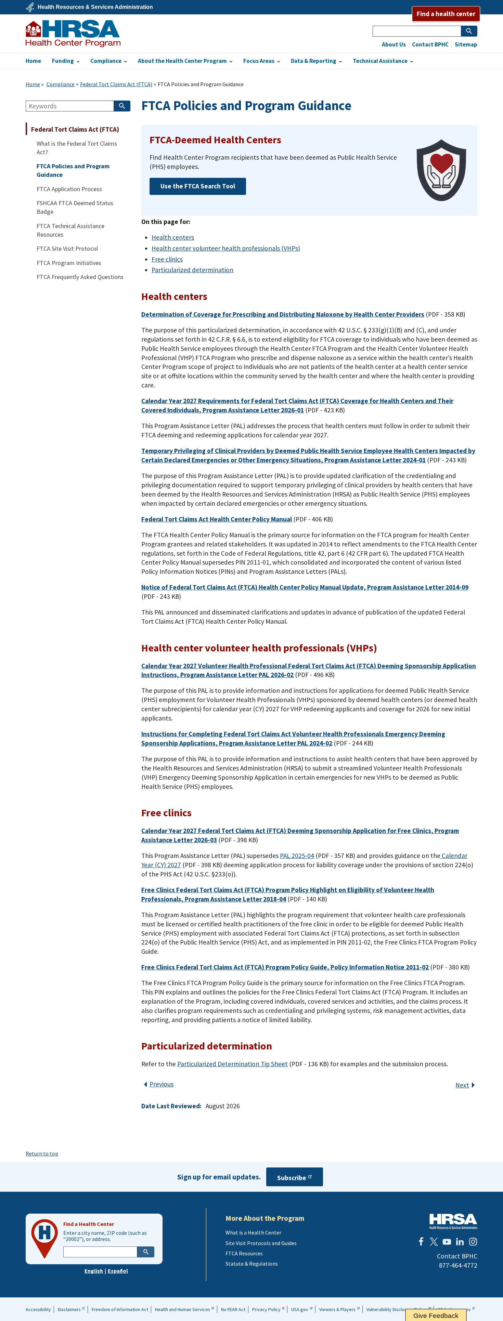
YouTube (446, 1241)
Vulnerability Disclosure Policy (396, 1309)
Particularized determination (192, 270)
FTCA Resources (244, 1253)
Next (462, 1085)
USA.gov (299, 1309)
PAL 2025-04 (297, 855)
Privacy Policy (266, 1309)
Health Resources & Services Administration (95, 7)
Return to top (42, 1153)
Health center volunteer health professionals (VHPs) (226, 248)
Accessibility (38, 1309)
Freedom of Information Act (120, 1309)
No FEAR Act (233, 1309)
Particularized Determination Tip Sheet (232, 1064)
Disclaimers (69, 1309)
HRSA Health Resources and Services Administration (453, 1221)
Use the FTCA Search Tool (197, 186)
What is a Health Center (253, 1232)
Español (118, 1270)
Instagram (472, 1241)
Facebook (420, 1241)
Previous (161, 1084)
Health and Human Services (182, 1309)
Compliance (61, 84)
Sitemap (465, 44)
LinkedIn (459, 1241)
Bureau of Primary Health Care (73, 33)
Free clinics (167, 259)
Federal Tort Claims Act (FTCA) (116, 84)
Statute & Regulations (251, 1263)
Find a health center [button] (446, 14)
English (94, 1270)
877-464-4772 (458, 1265)
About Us (394, 44)
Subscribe (291, 1178)
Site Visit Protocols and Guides (261, 1243)
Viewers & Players (337, 1309)
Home (33, 84)
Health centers (173, 237)
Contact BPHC (430, 44)
